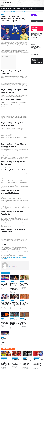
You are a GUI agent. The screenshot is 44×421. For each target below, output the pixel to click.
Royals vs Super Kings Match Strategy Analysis (8, 61)
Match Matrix (4, 8)
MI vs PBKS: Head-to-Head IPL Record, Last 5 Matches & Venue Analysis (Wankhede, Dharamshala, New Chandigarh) (38, 363)
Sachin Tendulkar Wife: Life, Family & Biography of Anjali (5, 304)
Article (18, 8)
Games (14, 8)
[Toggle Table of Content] (14, 56)
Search (33, 15)
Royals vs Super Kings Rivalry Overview (7, 57)
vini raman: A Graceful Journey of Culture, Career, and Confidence (14, 304)
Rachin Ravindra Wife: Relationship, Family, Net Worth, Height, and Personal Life (14, 286)
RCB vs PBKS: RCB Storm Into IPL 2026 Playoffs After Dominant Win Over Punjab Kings (36, 38)
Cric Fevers (6, 2)
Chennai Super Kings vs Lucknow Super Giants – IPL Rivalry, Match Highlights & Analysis (36, 53)
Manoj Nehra (12, 263)
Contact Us (24, 8)
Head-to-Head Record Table (6, 59)
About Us (36, 8)
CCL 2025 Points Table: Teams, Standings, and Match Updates (4, 285)
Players (9, 8)
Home (2, 11)
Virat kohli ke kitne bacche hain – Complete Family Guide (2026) (24, 322)
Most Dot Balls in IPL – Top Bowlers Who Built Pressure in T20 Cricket (24, 305)
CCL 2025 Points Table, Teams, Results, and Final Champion (5, 340)
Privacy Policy (30, 8)
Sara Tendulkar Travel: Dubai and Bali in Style (24, 284)
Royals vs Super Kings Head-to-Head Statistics (8, 58)
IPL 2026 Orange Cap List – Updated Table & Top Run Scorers (5, 321)
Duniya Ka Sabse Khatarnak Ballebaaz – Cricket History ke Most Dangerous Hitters (14, 323)
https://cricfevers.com (16, 264)
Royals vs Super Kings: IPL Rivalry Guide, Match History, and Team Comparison (16, 11)
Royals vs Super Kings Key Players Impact (8, 60)
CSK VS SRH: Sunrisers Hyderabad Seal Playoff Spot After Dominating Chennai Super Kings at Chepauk (36, 34)
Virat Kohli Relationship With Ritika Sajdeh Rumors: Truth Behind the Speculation (36, 43)
